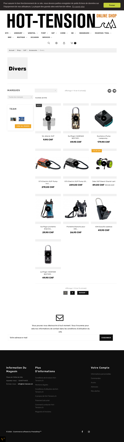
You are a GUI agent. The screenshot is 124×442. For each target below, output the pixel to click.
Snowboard (84, 33)
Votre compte (100, 367)
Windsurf (18, 33)
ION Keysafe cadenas (103, 227)
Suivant (82, 293)
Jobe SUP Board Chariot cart (103, 181)
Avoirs (93, 383)
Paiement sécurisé (42, 400)
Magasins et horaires (43, 412)
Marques (13, 90)
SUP (53, 33)
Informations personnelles (101, 374)
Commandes (96, 378)
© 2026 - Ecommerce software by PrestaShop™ (23, 432)
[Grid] (109, 91)
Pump (43, 33)
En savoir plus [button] (78, 7)
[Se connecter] (64, 43)
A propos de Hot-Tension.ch (45, 396)
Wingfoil (32, 33)
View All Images (23, 126)
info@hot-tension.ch (25, 384)
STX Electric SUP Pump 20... (76, 181)
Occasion (35, 37)
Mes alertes (95, 391)
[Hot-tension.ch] (61, 21)
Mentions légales (41, 385)
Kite (7, 33)
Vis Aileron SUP (48, 136)
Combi (63, 33)
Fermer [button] (112, 5)
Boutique (21, 37)
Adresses (94, 387)
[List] (114, 91)
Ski (72, 33)
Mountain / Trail (102, 33)
